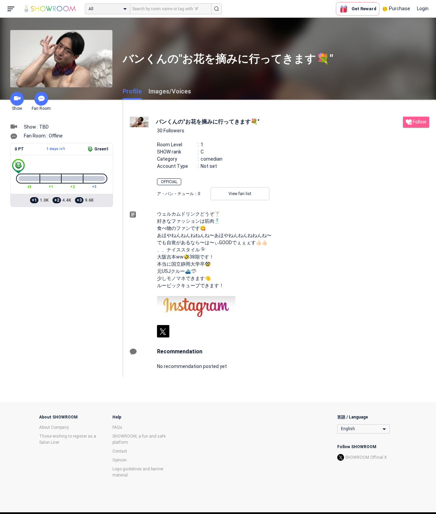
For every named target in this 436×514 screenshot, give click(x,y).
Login (423, 8)
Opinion (119, 460)
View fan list (240, 193)
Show (17, 108)
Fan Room (41, 108)
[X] (163, 331)
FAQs (117, 427)
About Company (54, 427)
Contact (119, 451)
